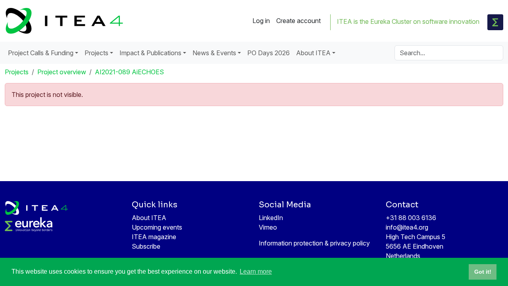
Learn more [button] (256, 271)
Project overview (61, 72)
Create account (298, 21)
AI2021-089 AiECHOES (129, 72)
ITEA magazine (154, 237)
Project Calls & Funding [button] (40, 53)
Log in (261, 21)
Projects (17, 72)
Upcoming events (157, 227)
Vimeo (268, 227)
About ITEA (149, 218)
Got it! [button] (482, 272)
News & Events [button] (214, 53)
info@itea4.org (407, 227)
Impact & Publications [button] (150, 53)
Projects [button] (96, 53)
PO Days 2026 (268, 53)
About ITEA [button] (313, 53)
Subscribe (146, 246)
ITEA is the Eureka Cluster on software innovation (408, 21)
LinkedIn (271, 218)
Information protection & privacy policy (314, 243)
